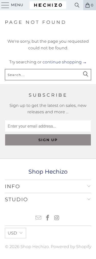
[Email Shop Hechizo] (38, 218)
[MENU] (3, 5)
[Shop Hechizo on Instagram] (57, 218)
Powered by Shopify (71, 246)
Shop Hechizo (34, 246)
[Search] (77, 5)
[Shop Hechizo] (48, 5)
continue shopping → (64, 62)
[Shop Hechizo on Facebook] (48, 218)
